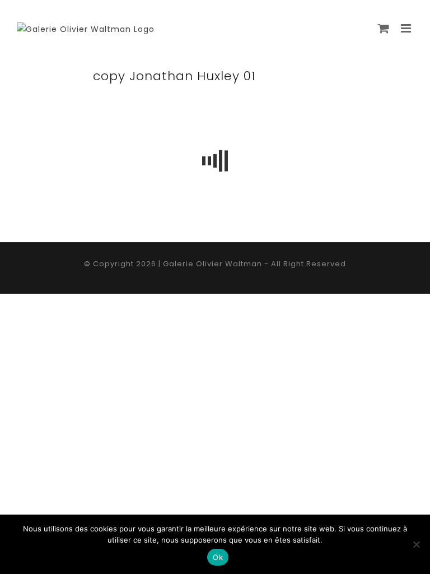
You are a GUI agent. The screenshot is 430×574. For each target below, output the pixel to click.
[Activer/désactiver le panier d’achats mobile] (384, 28)
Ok (218, 557)
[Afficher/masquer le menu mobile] (407, 28)
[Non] (416, 544)
